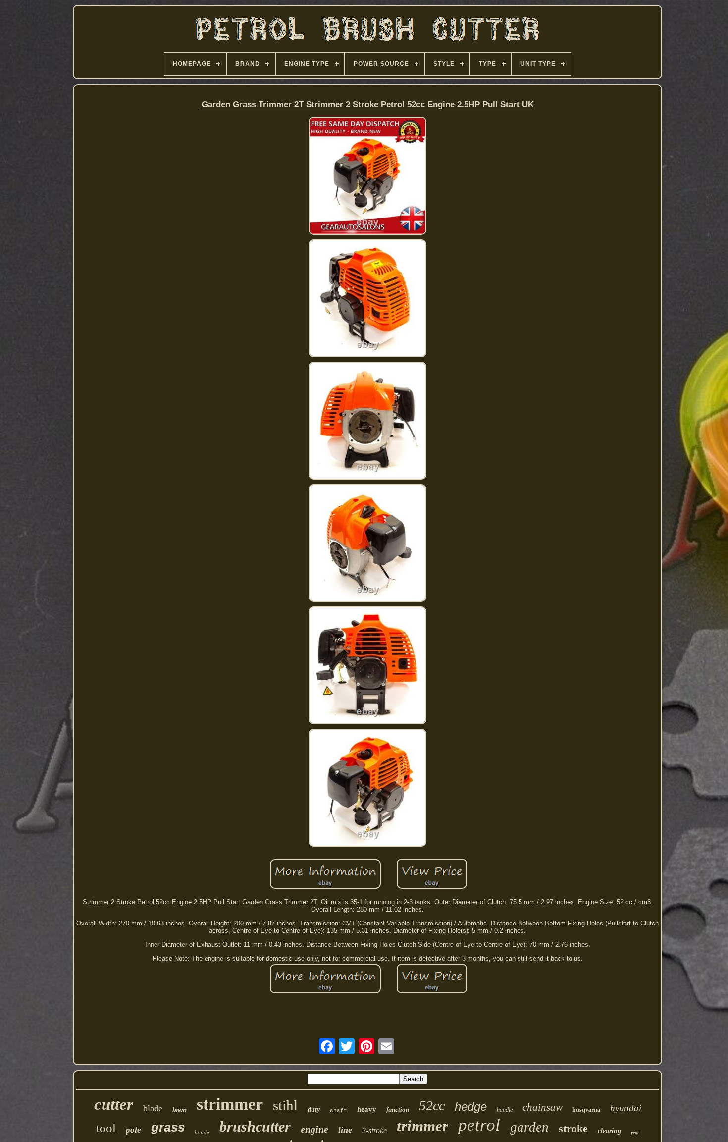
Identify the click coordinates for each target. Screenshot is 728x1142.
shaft (338, 1111)
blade (152, 1108)
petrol (479, 1125)
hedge (471, 1106)
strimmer (230, 1104)
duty (314, 1109)
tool (106, 1128)
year (635, 1132)
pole (133, 1130)
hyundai (625, 1108)
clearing (609, 1131)
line (345, 1130)
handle (505, 1109)
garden (529, 1127)
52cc (432, 1105)
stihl (285, 1105)
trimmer (422, 1126)
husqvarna (586, 1109)
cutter (113, 1104)
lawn (179, 1110)
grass (168, 1127)
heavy (366, 1109)
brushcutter (255, 1126)
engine (314, 1129)
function (397, 1109)
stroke (573, 1128)
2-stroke (374, 1130)
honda (202, 1132)
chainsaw (542, 1107)
